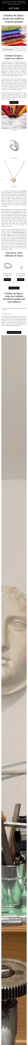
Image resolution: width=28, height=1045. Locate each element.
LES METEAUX (14, 158)
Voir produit (7, 279)
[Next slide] (26, 3)
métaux (16, 86)
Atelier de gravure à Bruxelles (14, 332)
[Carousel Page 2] (14, 282)
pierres (2, 88)
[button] (2, 8)
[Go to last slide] (1, 3)
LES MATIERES (14, 129)
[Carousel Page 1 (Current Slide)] (13, 282)
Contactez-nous (14, 102)
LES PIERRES (14, 186)
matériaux (11, 86)
